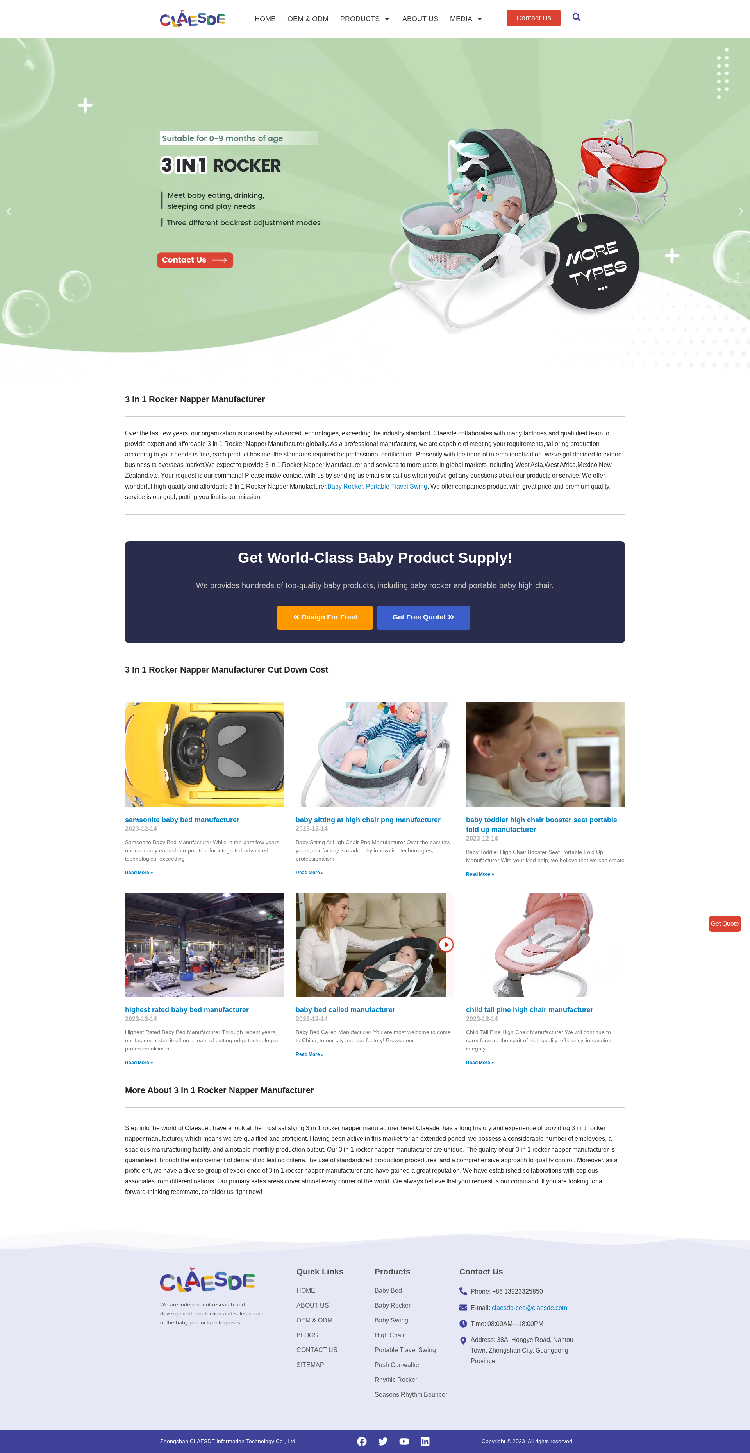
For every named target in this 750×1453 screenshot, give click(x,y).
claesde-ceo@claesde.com (529, 1307)
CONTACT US (317, 1350)
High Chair (390, 1335)
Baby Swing (391, 1320)
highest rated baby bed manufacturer (187, 1010)
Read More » (139, 872)
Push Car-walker (398, 1365)
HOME (265, 19)
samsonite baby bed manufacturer (182, 820)
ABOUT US (420, 19)
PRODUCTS (360, 19)
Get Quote (725, 923)
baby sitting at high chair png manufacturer (368, 820)
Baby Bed (388, 1290)
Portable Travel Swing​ (396, 486)
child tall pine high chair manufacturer (529, 1010)
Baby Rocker (345, 486)
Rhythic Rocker (396, 1379)
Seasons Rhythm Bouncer (411, 1394)
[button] (534, 18)
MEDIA (461, 19)
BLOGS (307, 1335)
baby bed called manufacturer (345, 1010)
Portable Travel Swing (405, 1350)
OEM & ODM (308, 19)
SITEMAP (310, 1365)
